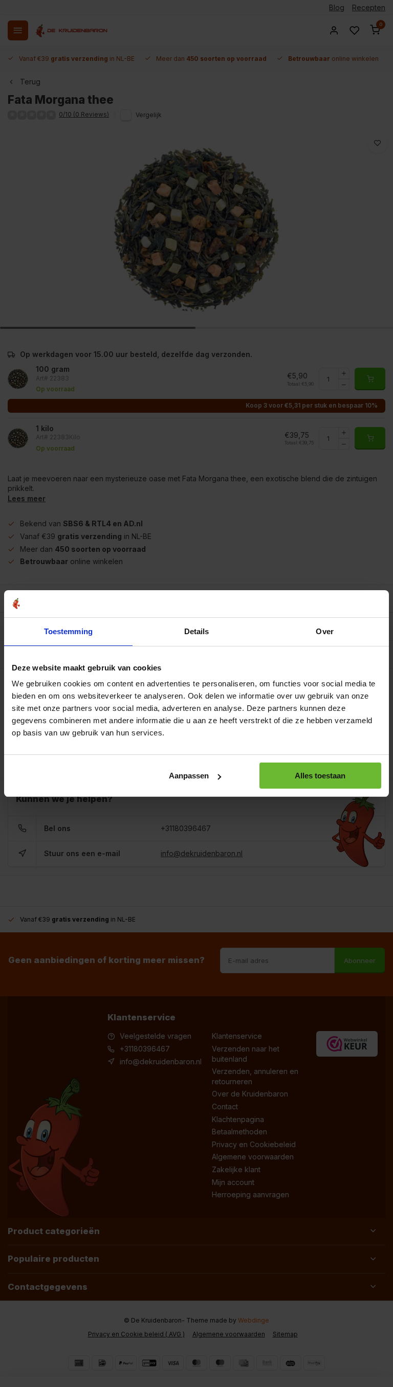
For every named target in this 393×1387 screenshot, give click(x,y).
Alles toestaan (320, 775)
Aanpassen (189, 775)
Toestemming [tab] (68, 631)
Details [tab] (196, 631)
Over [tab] (324, 631)
